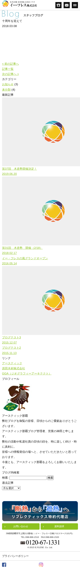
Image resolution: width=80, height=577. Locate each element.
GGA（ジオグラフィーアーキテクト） (26, 373)
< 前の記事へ (10, 63)
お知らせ (8, 84)
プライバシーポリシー (15, 556)
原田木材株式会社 (13, 368)
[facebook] (4, 565)
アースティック (12, 363)
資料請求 (59, 526)
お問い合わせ (20, 526)
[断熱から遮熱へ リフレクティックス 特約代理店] (40, 511)
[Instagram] (41, 565)
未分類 (6, 89)
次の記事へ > (10, 74)
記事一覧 (8, 69)
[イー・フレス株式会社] (19, 3)
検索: (5, 477)
